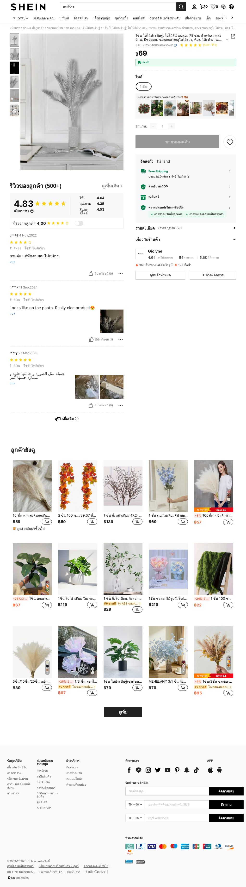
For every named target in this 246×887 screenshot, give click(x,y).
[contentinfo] (184, 849)
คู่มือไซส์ (42, 802)
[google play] (219, 772)
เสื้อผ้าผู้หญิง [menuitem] (101, 18)
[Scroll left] (226, 18)
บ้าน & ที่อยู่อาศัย (33, 28)
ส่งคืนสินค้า (44, 776)
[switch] (79, 223)
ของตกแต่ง (73, 28)
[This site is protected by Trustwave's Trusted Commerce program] (129, 861)
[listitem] (144, 108)
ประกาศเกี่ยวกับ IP (50, 872)
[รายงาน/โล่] (120, 273)
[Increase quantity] (171, 126)
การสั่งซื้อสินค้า (46, 788)
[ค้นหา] (181, 6)
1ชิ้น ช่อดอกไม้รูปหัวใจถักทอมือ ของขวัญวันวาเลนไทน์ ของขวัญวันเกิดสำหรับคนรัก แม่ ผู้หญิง (168, 598)
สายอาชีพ (13, 793)
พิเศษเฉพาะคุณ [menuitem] (44, 18)
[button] (223, 7)
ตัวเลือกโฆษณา (95, 872)
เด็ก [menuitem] (208, 18)
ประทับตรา (73, 872)
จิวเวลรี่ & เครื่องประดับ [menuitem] (164, 18)
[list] (163, 770)
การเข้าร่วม (14, 773)
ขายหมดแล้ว (177, 141)
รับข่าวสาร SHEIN (136, 782)
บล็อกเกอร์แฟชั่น (17, 779)
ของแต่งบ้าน (55, 28)
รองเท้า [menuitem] (220, 18)
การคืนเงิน (43, 782)
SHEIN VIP (44, 808)
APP (210, 760)
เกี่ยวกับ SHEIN (16, 767)
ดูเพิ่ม (123, 712)
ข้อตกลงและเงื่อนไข (96, 866)
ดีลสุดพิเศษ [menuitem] (81, 18)
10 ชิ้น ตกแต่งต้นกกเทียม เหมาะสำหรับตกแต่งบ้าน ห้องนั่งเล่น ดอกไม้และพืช (32, 515)
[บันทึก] (229, 141)
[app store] (210, 772)
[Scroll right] (232, 18)
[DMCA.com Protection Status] (140, 861)
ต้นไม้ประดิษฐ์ (91, 28)
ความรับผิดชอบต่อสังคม (19, 786)
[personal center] (194, 7)
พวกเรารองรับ (134, 838)
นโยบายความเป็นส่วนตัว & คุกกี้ (59, 866)
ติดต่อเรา (72, 767)
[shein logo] (28, 6)
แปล (12, 262)
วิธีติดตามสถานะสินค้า (47, 795)
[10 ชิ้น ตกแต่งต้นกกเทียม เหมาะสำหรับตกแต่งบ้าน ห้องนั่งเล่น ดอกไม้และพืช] (32, 486)
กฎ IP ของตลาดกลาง (20, 872)
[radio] (143, 86)
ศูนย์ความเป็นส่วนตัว (20, 866)
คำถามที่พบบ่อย (76, 784)
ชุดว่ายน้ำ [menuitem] (121, 18)
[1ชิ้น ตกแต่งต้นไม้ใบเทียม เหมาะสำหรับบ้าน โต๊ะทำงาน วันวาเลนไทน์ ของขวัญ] (32, 569)
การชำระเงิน (74, 773)
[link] (204, 6)
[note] (29, 528)
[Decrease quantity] (153, 126)
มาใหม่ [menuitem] (64, 18)
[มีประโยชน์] (91, 273)
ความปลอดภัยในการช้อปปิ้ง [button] (166, 207)
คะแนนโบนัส (74, 779)
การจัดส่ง (42, 770)
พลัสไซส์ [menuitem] (139, 18)
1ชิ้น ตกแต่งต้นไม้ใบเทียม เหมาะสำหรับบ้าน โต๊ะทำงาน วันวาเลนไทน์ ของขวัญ (32, 598)
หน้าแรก (15, 28)
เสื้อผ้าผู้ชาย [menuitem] (193, 18)
